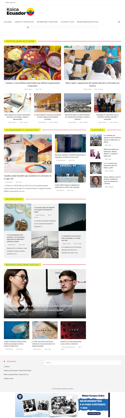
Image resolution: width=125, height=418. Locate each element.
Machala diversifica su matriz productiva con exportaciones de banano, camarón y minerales (77, 117)
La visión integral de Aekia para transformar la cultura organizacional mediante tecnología (47, 117)
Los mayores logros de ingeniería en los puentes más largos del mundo (44, 210)
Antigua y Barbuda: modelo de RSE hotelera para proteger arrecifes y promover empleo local (15, 344)
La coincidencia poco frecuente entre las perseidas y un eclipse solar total (71, 238)
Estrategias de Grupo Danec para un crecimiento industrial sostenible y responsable (107, 117)
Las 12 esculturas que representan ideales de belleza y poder (110, 165)
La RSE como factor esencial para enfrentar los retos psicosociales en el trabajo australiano (43, 344)
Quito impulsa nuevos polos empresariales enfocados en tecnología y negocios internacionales (17, 117)
